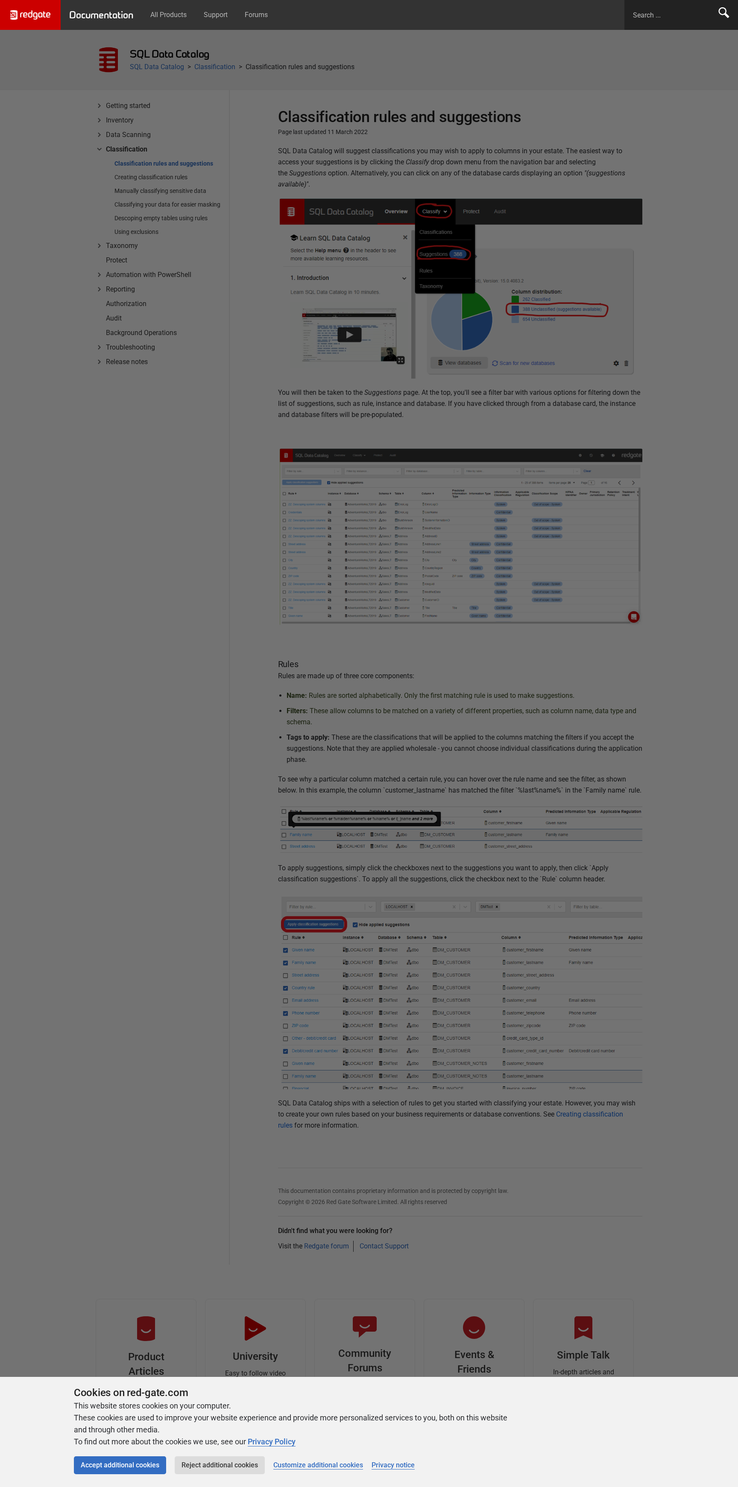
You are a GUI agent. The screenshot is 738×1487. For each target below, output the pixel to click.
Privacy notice (393, 1465)
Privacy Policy (272, 1441)
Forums (256, 15)
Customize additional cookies (318, 1465)
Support (216, 15)
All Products (168, 15)
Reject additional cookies (220, 1465)
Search (724, 15)
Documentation (101, 14)
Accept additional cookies (120, 1465)
